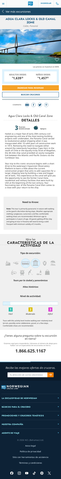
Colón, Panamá (30, 26)
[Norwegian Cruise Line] (30, 4)
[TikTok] (34, 473)
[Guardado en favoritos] (57, 59)
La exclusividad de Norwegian (19, 398)
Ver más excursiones (18, 11)
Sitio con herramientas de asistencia (31, 457)
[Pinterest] (46, 105)
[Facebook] (33, 105)
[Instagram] (19, 473)
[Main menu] (3, 3)
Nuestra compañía (12, 424)
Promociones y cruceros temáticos (23, 415)
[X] (49, 473)
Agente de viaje (10, 433)
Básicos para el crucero (16, 406)
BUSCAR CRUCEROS (30, 94)
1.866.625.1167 (30, 351)
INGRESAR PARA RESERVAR (30, 88)
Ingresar (46, 3)
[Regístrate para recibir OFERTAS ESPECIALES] (50, 374)
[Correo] (27, 105)
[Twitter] (40, 105)
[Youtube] (26, 473)
